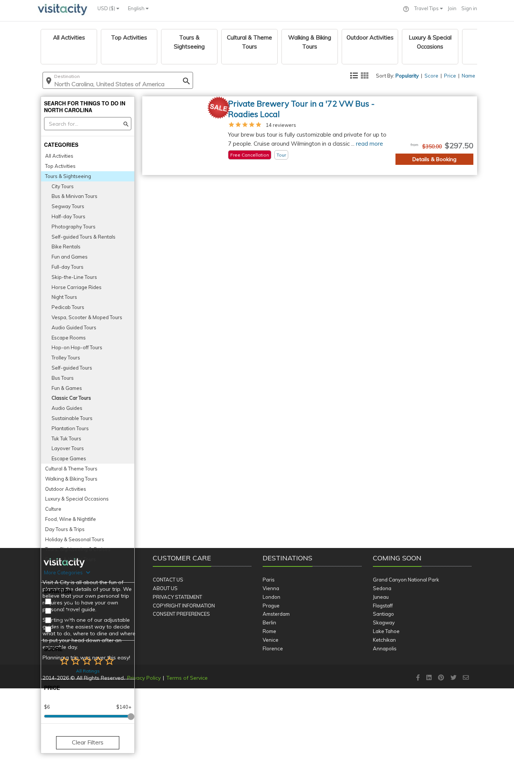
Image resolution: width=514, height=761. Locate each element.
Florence (273, 648)
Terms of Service (187, 677)
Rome (269, 631)
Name (468, 76)
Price (450, 76)
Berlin (269, 622)
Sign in (469, 8)
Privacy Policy (144, 677)
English (137, 8)
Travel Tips (427, 8)
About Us (165, 588)
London (271, 597)
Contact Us (168, 580)
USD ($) (106, 8)
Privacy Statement (177, 597)
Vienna (271, 588)
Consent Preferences (181, 614)
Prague (271, 606)
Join (452, 8)
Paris (269, 580)
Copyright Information (184, 606)
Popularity (407, 76)
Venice (270, 640)
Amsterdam (276, 614)
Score (431, 76)
